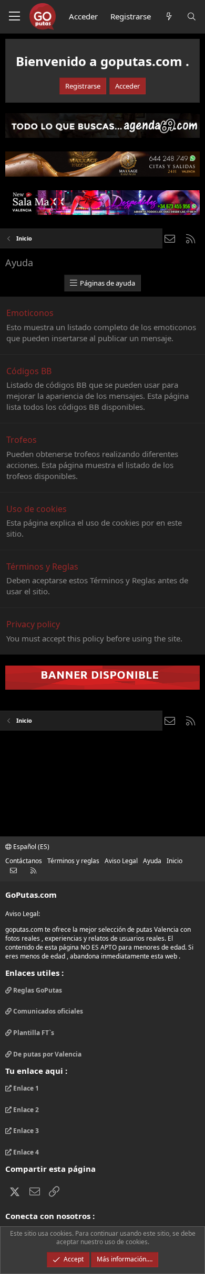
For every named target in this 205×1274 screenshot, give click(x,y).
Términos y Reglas (42, 566)
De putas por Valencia (46, 1054)
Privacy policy (33, 624)
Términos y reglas (73, 860)
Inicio (174, 860)
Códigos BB (29, 371)
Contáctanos (23, 860)
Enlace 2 (25, 1109)
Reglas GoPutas (37, 990)
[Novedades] (168, 16)
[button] (14, 17)
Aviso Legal (121, 860)
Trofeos (21, 439)
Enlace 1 (25, 1088)
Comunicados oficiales (47, 1011)
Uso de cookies (36, 509)
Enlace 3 (25, 1130)
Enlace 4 (25, 1152)
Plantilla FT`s (33, 1032)
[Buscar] (191, 16)
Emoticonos (30, 313)
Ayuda (152, 860)
